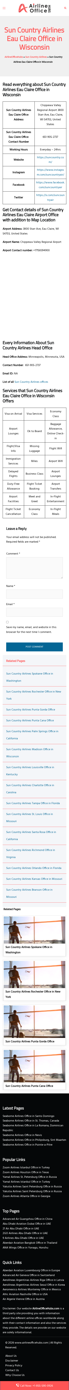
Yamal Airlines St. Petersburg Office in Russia (30, 1177)
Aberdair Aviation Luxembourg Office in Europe (31, 1270)
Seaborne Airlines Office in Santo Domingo (28, 1116)
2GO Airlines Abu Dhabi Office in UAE (25, 1233)
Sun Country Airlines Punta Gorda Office (30, 709)
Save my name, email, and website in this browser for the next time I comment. (31, 629)
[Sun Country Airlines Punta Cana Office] (34, 1069)
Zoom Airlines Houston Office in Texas (26, 1172)
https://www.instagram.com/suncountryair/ (50, 172)
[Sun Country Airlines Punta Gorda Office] (34, 1025)
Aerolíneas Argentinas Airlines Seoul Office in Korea (34, 1285)
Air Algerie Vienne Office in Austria (24, 1299)
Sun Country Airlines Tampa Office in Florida (33, 803)
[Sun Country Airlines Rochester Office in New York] (34, 980)
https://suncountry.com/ (50, 160)
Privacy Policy (13, 1365)
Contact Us (12, 1370)
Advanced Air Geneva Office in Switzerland (29, 1275)
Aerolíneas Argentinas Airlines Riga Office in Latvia (33, 1280)
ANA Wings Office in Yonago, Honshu (25, 1247)
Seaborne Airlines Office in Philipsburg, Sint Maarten (34, 1140)
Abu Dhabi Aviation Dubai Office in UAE (27, 1224)
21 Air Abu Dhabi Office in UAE (21, 1228)
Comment (13, 554)
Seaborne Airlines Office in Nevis (22, 1135)
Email (10, 604)
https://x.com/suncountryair (50, 197)
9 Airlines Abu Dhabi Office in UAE (23, 1238)
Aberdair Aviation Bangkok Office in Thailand (30, 1243)
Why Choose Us (15, 1375)
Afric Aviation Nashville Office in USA (25, 1294)
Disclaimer (11, 1360)
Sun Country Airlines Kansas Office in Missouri (34, 879)
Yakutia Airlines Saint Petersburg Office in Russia (32, 1186)
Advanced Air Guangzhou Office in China (27, 1219)
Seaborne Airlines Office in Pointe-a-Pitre (27, 1145)
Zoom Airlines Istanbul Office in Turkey (26, 1167)
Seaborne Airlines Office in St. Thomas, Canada (31, 1121)
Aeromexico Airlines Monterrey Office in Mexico (32, 1289)
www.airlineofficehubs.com (31, 1343)
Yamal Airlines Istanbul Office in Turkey (26, 1182)
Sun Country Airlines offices (31, 382)
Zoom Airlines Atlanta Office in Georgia (26, 1196)
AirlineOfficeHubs (14, 57)
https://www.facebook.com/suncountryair (50, 185)
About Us (11, 1356)
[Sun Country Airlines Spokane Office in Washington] (34, 936)
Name (10, 586)
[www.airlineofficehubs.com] (35, 8)
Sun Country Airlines (36, 57)
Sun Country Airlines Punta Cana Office (30, 720)
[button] (65, 8)
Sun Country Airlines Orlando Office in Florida (33, 868)
